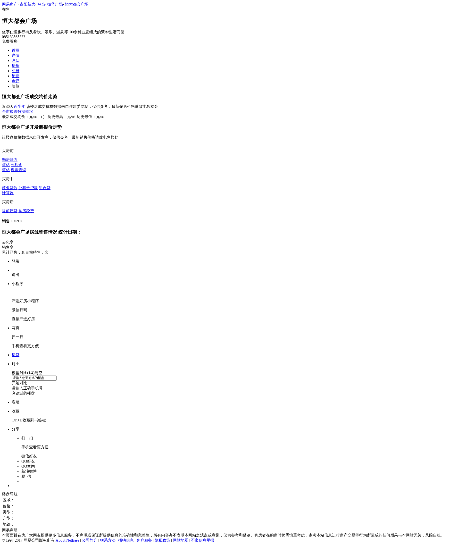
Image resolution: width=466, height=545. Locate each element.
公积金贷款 (28, 188)
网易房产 (9, 4)
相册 (15, 71)
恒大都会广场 (76, 4)
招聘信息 (126, 540)
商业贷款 (9, 188)
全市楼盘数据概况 (17, 111)
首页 (15, 50)
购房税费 (26, 211)
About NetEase (67, 540)
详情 (15, 55)
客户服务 (144, 540)
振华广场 (55, 4)
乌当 (41, 4)
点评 (15, 81)
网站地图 (180, 540)
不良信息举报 (202, 540)
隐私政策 (162, 540)
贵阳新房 (27, 4)
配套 (15, 76)
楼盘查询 (18, 170)
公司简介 (89, 540)
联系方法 (108, 540)
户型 (15, 61)
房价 (15, 66)
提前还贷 (9, 211)
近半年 (19, 106)
